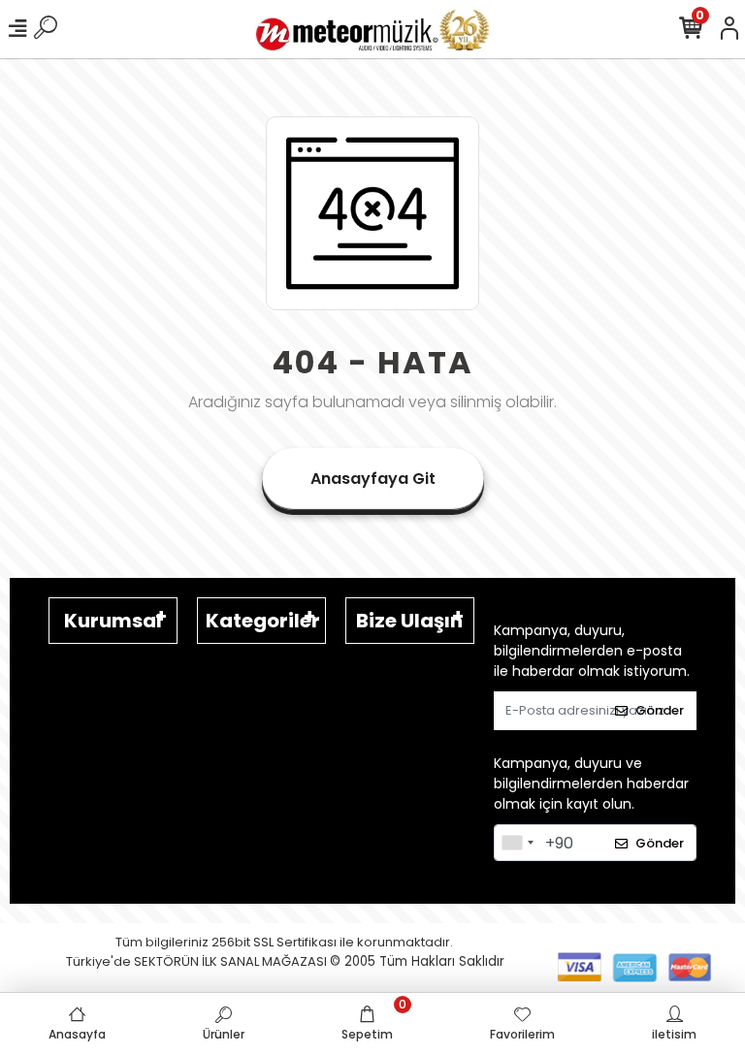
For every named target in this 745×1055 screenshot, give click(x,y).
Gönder (659, 710)
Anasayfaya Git (373, 478)
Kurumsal (113, 620)
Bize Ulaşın (409, 620)
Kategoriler (263, 620)
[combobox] (517, 842)
